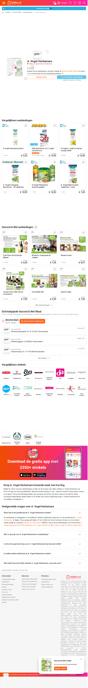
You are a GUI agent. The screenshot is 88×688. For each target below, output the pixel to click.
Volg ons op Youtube (29, 586)
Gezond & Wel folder (70, 71)
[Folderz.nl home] (14, 3)
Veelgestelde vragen (8, 579)
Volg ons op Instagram (29, 584)
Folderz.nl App (6, 589)
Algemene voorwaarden (48, 674)
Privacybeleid (61, 674)
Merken (4, 587)
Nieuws (4, 602)
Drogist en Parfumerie (32, 523)
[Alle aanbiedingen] (36, 227)
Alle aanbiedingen (8, 584)
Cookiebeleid (71, 674)
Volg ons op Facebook (29, 581)
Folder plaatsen (7, 595)
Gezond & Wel (16, 12)
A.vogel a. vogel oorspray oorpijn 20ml (67, 525)
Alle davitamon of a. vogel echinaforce (36, 525)
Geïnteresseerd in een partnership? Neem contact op (48, 581)
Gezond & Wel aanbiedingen (17, 227)
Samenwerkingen (47, 587)
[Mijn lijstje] (80, 3)
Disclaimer (36, 674)
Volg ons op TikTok (28, 589)
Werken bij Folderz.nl (9, 597)
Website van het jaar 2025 (10, 600)
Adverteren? (6, 582)
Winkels (8, 12)
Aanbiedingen (27, 12)
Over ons (5, 592)
